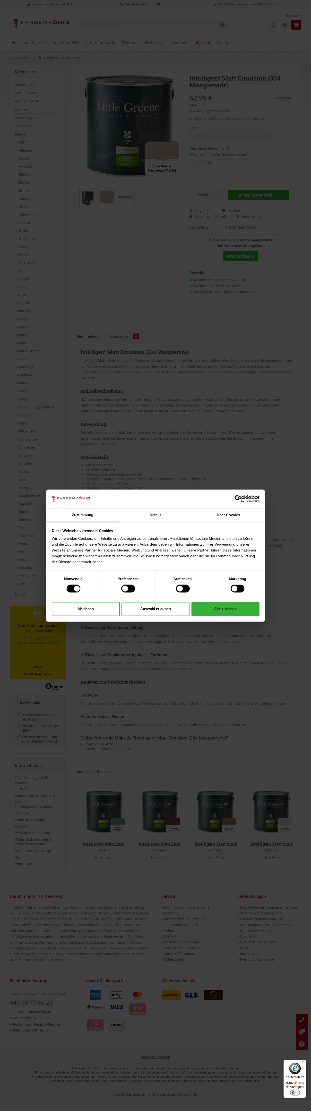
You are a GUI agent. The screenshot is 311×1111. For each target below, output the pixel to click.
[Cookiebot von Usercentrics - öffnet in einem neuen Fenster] (238, 498)
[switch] (128, 588)
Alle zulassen (225, 609)
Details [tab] (156, 515)
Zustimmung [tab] (83, 515)
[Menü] (303, 1063)
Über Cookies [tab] (228, 515)
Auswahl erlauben (155, 609)
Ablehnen (86, 609)
